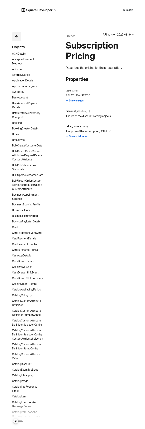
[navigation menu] (14, 10)
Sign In (129, 10)
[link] (62, 79)
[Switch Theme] (18, 421)
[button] (16, 36)
